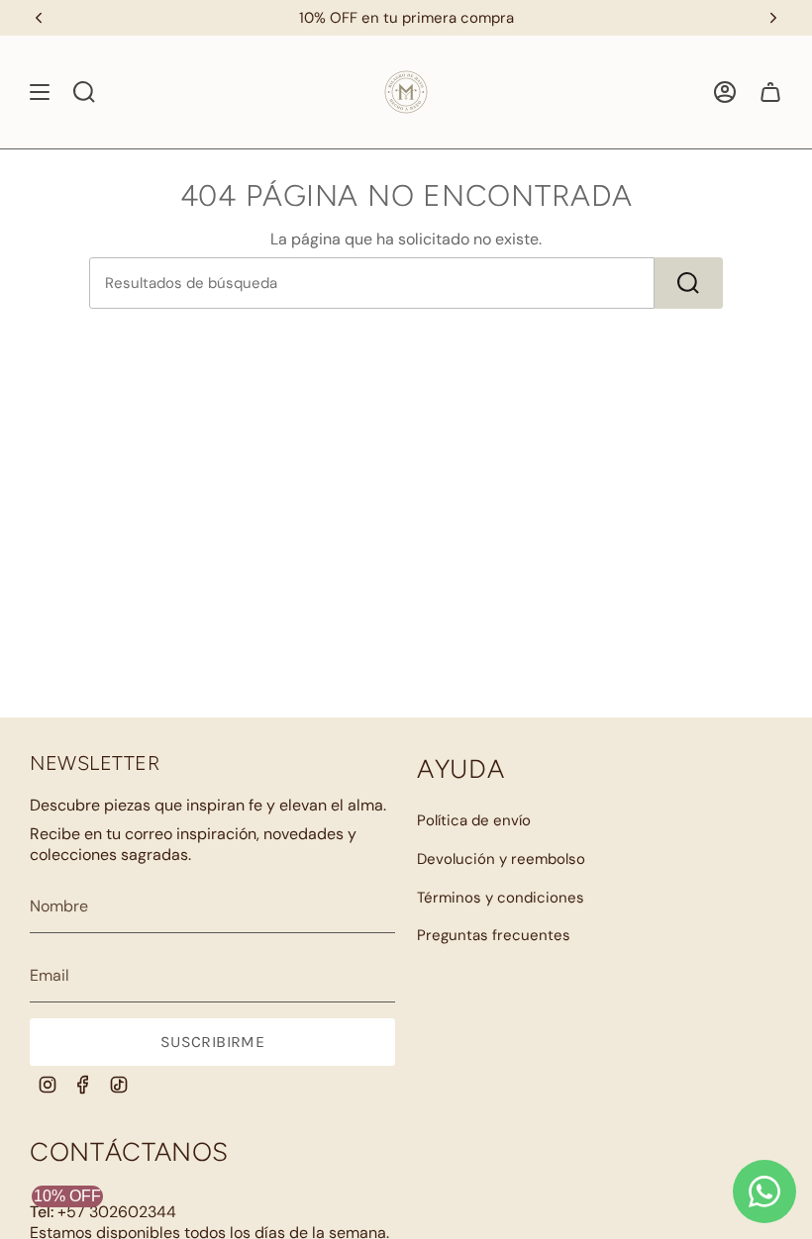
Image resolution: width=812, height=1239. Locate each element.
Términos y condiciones (500, 897)
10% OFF (67, 1196)
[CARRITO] (770, 92)
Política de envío (474, 820)
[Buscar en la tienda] (689, 283)
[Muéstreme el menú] (39, 92)
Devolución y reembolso (501, 859)
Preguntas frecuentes (493, 935)
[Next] (773, 18)
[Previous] (39, 18)
